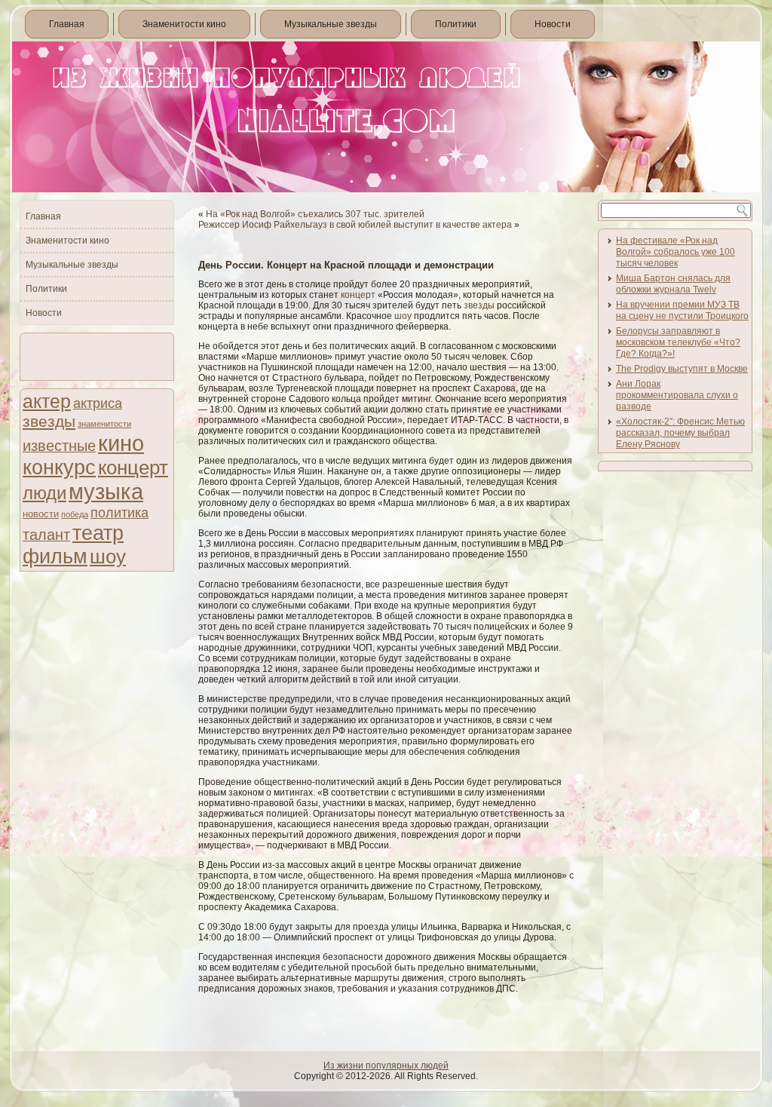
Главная (66, 24)
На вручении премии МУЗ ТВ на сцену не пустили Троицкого (682, 310)
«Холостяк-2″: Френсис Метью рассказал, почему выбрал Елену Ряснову (680, 432)
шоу (108, 556)
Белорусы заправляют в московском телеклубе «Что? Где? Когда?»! (678, 342)
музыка (106, 492)
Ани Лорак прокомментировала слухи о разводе (677, 395)
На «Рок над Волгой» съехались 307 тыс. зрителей (315, 214)
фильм (55, 556)
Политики (455, 24)
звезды (49, 421)
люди (44, 493)
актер (47, 401)
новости (41, 514)
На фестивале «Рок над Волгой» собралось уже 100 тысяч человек (675, 251)
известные (59, 445)
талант (46, 534)
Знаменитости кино (184, 24)
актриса (97, 403)
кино (121, 443)
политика (119, 512)
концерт (133, 467)
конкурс (59, 467)
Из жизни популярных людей (386, 1065)
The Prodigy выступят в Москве (682, 368)
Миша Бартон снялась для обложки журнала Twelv (673, 284)
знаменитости (104, 423)
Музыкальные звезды (330, 24)
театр (98, 532)
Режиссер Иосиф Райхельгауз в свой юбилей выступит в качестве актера (355, 224)
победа (74, 514)
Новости (553, 24)
